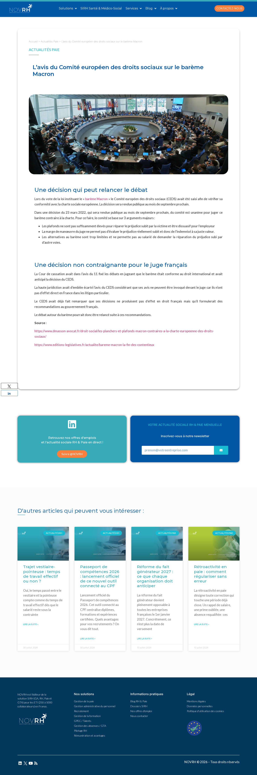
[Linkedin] (20, 763)
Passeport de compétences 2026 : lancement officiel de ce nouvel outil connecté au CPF (99, 576)
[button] (229, 8)
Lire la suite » (30, 624)
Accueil (33, 41)
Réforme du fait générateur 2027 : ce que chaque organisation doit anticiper (155, 576)
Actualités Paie (49, 41)
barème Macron (96, 199)
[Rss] (36, 763)
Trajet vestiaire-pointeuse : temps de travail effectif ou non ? (41, 573)
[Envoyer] (221, 450)
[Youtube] (30, 763)
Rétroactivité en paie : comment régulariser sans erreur (210, 573)
